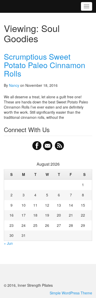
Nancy (14, 85)
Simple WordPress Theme (71, 292)
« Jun (8, 243)
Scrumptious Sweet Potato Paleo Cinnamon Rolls (44, 65)
